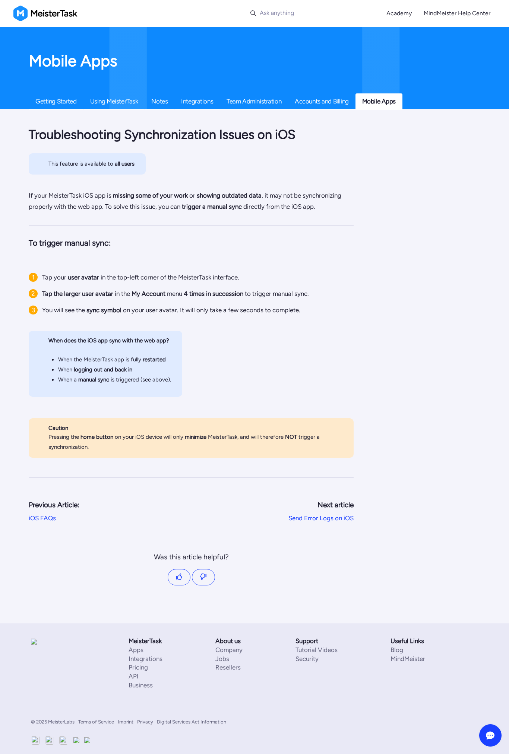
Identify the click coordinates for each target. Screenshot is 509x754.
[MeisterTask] (53, 641)
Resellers (228, 667)
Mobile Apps (379, 101)
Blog (397, 650)
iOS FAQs (42, 518)
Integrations (197, 101)
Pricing (138, 667)
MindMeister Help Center (457, 13)
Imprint (125, 722)
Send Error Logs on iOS (321, 518)
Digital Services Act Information (191, 722)
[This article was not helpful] (203, 577)
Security (307, 658)
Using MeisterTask (114, 101)
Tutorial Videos (316, 650)
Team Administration (254, 101)
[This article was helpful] (179, 577)
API (134, 676)
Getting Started (56, 101)
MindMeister (408, 658)
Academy (399, 13)
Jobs (222, 658)
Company (229, 650)
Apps (136, 650)
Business (141, 685)
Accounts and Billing (322, 101)
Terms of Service (96, 722)
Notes (159, 101)
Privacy (145, 722)
